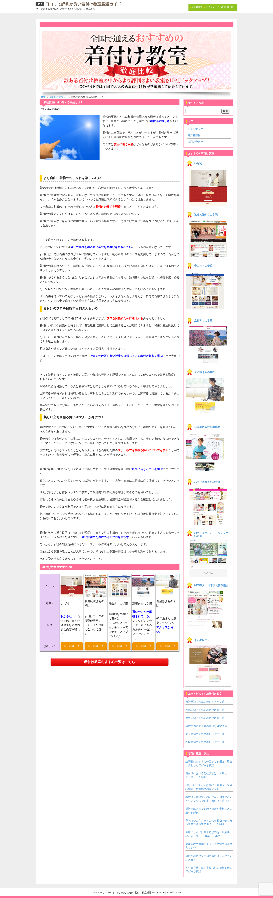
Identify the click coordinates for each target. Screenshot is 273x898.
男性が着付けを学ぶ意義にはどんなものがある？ (208, 857)
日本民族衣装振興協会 (207, 427)
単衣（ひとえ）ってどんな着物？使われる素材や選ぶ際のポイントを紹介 (208, 822)
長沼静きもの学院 (204, 372)
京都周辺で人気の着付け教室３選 (204, 709)
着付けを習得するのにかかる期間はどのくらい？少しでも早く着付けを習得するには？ (208, 799)
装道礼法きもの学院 (206, 214)
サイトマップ (195, 129)
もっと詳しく (71, 646)
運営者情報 (193, 135)
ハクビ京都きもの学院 (207, 482)
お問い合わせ (195, 141)
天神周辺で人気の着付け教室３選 (204, 701)
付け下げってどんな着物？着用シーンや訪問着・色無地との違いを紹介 (208, 787)
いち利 (198, 163)
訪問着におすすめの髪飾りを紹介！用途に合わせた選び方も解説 (208, 763)
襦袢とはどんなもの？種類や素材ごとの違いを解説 (208, 810)
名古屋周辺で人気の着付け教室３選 (206, 726)
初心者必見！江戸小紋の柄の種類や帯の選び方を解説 (208, 869)
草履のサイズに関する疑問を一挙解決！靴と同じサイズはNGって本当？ (208, 834)
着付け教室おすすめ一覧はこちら (109, 662)
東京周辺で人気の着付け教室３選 (204, 734)
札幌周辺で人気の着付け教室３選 (204, 742)
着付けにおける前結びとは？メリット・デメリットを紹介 (208, 775)
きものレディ (202, 640)
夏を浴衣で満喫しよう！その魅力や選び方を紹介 (208, 846)
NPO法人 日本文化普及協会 (211, 585)
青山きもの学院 (203, 265)
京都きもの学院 (203, 320)
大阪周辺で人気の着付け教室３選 (204, 717)
